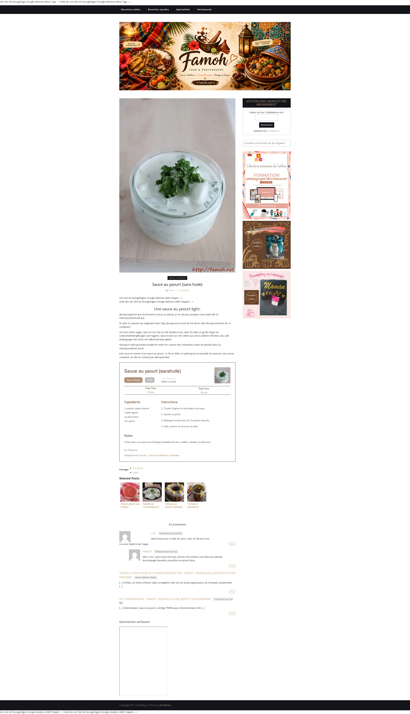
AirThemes (165, 705)
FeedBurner (273, 130)
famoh (147, 551)
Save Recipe (133, 380)
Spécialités (183, 9)
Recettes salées (131, 9)
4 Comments (183, 290)
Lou (153, 533)
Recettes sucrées (158, 9)
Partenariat (204, 9)
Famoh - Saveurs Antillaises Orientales (159, 455)
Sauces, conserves (177, 278)
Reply (232, 544)
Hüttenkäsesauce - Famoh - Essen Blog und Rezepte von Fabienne (165, 599)
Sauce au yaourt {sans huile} (177, 284)
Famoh (171, 290)
